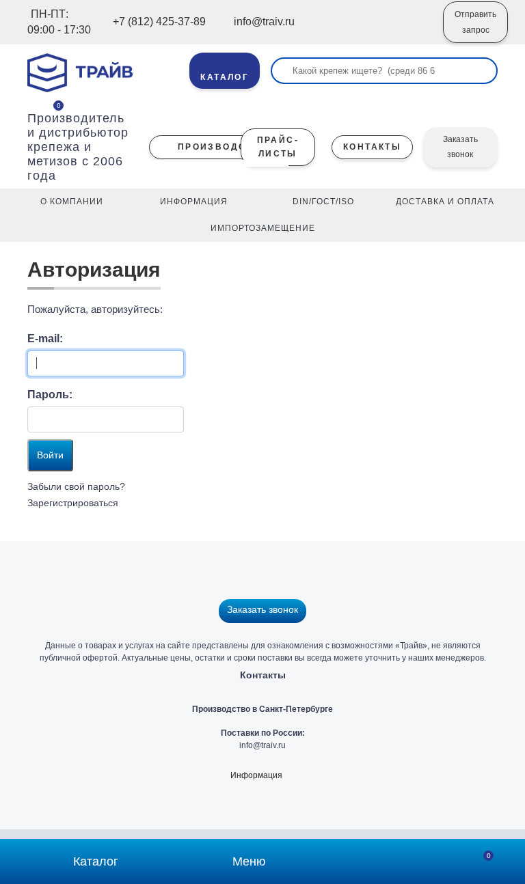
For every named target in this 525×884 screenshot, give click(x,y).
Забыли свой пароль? (76, 486)
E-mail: (45, 338)
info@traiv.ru (262, 745)
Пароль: (49, 394)
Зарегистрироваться (72, 502)
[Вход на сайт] (414, 32)
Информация (256, 775)
